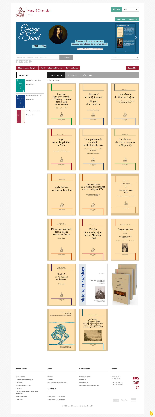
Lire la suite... (30, 84)
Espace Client (132, 68)
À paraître (72, 75)
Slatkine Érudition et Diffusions (51, 68)
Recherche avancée (133, 61)
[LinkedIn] (27, 61)
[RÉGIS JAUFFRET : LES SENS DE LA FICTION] (61, 194)
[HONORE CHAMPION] (34, 12)
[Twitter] (20, 61)
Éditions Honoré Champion (27, 68)
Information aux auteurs (23, 385)
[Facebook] (17, 61)
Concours (87, 75)
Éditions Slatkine (72, 68)
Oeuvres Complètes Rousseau (57, 383)
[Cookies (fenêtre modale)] (151, 413)
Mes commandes (85, 377)
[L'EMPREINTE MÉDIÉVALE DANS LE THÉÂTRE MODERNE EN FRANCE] (61, 240)
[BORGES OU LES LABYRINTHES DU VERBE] (61, 149)
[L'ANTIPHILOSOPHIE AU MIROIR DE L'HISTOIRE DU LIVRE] (93, 149)
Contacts (19, 388)
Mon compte (84, 369)
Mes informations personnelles (89, 385)
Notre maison (20, 377)
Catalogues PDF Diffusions (56, 400)
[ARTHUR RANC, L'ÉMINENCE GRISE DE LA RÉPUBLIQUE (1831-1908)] (93, 285)
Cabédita (50, 380)
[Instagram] (23, 61)
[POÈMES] (61, 330)
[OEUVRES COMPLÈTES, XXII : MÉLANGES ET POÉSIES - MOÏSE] (125, 194)
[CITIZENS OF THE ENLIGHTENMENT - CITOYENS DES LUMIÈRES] (93, 104)
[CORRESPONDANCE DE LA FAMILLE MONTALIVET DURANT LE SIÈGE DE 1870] (93, 194)
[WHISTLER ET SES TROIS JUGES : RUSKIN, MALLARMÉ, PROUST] (93, 240)
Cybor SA (90, 406)
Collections (133, 19)
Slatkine (50, 377)
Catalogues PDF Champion (56, 397)
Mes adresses (83, 383)
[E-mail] (30, 61)
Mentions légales (21, 396)
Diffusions (19, 383)
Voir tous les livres (54, 80)
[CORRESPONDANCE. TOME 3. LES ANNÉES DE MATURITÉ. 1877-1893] (125, 240)
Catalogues (121, 19)
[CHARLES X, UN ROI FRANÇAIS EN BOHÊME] (61, 285)
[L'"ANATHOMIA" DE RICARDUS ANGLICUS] (125, 104)
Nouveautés (56, 75)
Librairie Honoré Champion (24, 380)
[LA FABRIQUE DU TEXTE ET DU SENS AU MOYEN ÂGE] (125, 149)
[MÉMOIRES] (125, 285)
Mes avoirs (82, 380)
